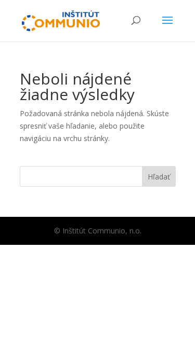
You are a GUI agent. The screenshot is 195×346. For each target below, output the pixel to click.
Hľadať (159, 177)
